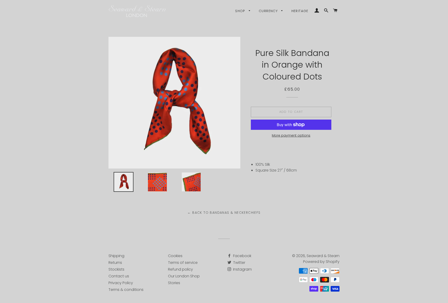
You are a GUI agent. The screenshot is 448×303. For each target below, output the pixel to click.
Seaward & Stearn (323, 255)
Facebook (241, 255)
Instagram (242, 269)
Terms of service (183, 262)
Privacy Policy (120, 283)
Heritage (299, 11)
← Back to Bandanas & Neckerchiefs (223, 212)
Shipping (116, 255)
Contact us (118, 276)
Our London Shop (184, 276)
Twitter (238, 262)
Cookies (175, 255)
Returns (115, 262)
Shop (240, 11)
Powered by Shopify (321, 261)
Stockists (116, 269)
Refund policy (180, 269)
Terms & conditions (126, 289)
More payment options (291, 135)
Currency (269, 11)
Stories (174, 283)
